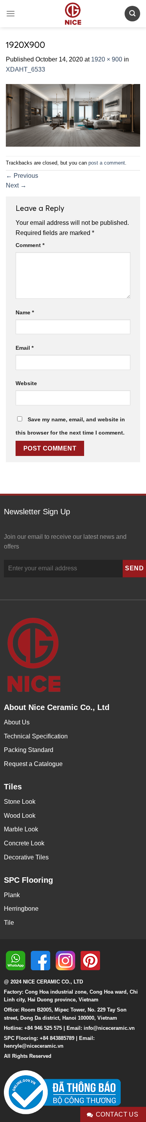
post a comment (106, 163)
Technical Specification (36, 736)
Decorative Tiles (26, 857)
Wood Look (19, 815)
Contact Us (117, 1114)
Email (24, 348)
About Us (17, 722)
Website (26, 383)
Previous (22, 175)
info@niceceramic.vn (109, 1028)
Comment (30, 245)
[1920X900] (73, 115)
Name (25, 312)
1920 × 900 (106, 59)
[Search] (132, 13)
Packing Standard (28, 750)
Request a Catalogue (33, 764)
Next (16, 185)
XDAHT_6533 (25, 69)
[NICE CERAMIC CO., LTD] (73, 13)
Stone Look (19, 801)
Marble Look (21, 829)
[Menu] (10, 13)
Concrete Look (24, 843)
